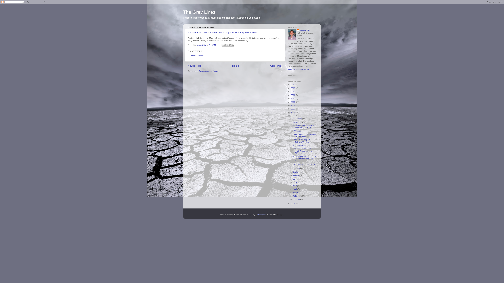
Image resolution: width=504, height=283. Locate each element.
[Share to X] (228, 45)
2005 (293, 116)
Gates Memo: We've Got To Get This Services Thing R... (304, 159)
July (295, 179)
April (295, 189)
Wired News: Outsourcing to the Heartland (304, 135)
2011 (293, 95)
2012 (293, 92)
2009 (293, 102)
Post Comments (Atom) (209, 71)
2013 (293, 88)
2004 (293, 204)
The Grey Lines (199, 12)
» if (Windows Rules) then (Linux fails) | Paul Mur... (304, 126)
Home (235, 65)
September (298, 172)
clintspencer (260, 215)
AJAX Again (297, 131)
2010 (293, 99)
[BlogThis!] (225, 45)
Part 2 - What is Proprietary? (304, 164)
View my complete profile (298, 69)
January (296, 199)
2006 (293, 112)
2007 (293, 109)
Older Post (276, 65)
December (297, 119)
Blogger (280, 215)
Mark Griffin (305, 30)
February (297, 196)
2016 (293, 85)
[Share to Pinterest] (233, 45)
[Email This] (223, 45)
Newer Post (194, 65)
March (296, 193)
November (297, 122)
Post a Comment (198, 55)
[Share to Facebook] (230, 45)
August (296, 175)
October (296, 169)
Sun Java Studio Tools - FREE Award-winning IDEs (302, 151)
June (295, 182)
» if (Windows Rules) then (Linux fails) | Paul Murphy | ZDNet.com (222, 32)
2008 (293, 105)
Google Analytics (299, 145)
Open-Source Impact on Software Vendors (303, 141)
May (295, 186)
